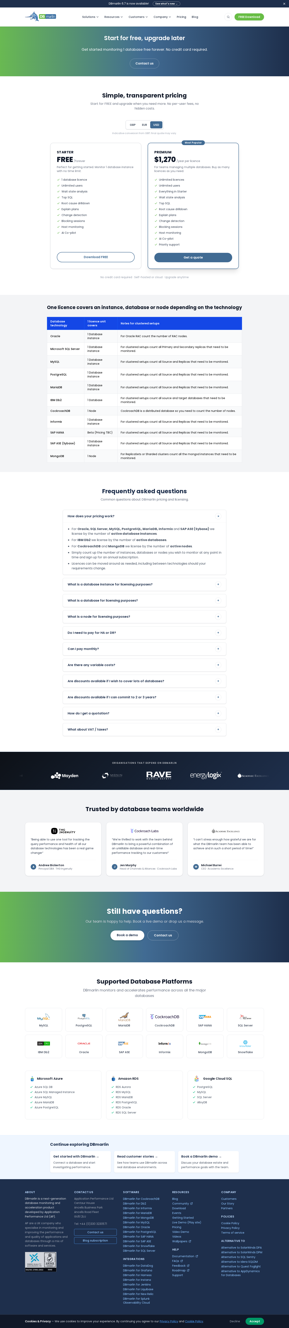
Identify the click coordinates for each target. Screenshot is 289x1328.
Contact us (144, 63)
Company (161, 17)
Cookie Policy (194, 1321)
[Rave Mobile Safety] (131, 775)
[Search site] (228, 17)
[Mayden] (36, 775)
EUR (144, 125)
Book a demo (127, 935)
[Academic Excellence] (225, 775)
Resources (112, 17)
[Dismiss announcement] (284, 3)
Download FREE (96, 257)
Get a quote (193, 257)
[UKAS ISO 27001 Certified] (40, 1262)
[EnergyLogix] (178, 775)
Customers (136, 17)
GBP (133, 125)
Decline (235, 1321)
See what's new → (166, 3)
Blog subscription (95, 1240)
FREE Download (249, 17)
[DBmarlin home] (40, 16)
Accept (254, 1321)
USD (156, 125)
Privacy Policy (169, 1321)
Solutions (88, 17)
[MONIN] (84, 775)
